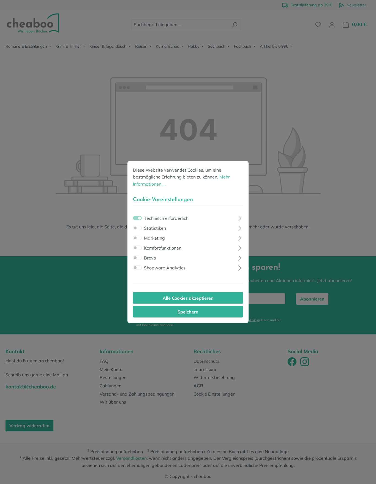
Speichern (188, 312)
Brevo (150, 258)
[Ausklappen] (240, 218)
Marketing (154, 238)
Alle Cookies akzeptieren (188, 298)
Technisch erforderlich (166, 218)
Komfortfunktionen (162, 248)
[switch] (137, 228)
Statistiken (155, 228)
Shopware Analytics (165, 268)
